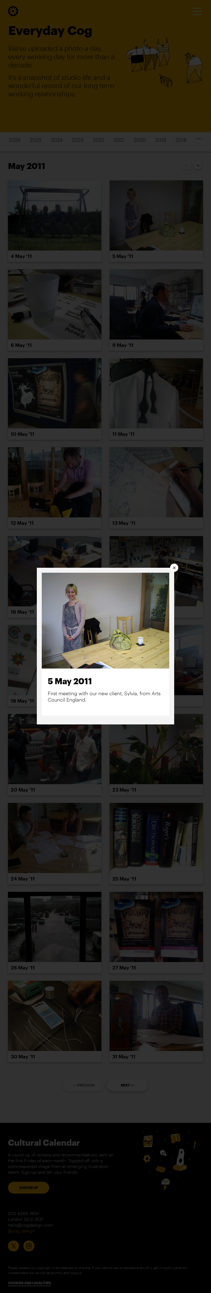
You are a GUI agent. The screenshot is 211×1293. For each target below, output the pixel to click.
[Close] (174, 568)
